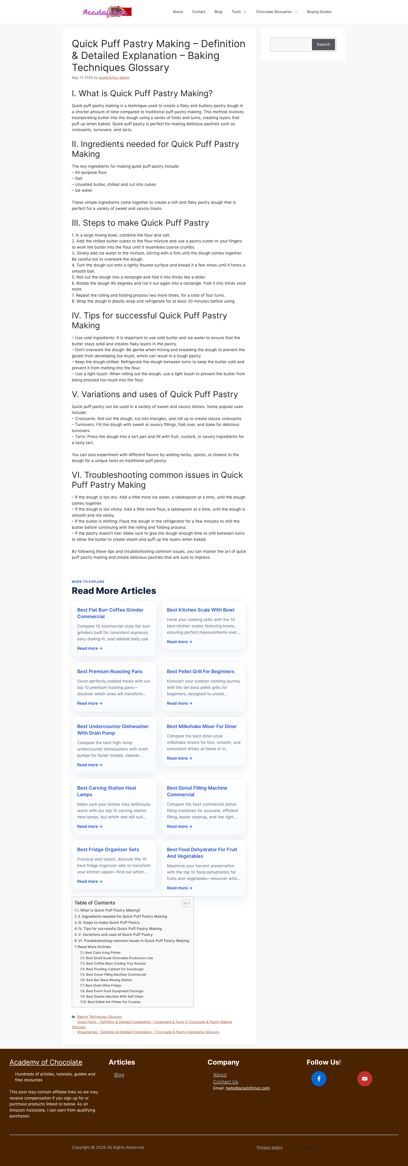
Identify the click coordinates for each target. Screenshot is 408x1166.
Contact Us (225, 1082)
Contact (198, 11)
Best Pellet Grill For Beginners (200, 671)
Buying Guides (319, 11)
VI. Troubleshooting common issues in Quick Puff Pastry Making (133, 940)
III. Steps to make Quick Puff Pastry (109, 922)
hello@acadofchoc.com (248, 1088)
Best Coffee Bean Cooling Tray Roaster (116, 963)
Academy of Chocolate (45, 1062)
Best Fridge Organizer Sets (108, 849)
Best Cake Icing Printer (103, 952)
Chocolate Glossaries (274, 11)
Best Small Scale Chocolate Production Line (119, 958)
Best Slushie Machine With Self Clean (114, 996)
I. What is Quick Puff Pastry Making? (108, 910)
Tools (236, 11)
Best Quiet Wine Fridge (103, 985)
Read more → (90, 648)
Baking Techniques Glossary (99, 1017)
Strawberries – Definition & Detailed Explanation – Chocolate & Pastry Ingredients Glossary (148, 1032)
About (178, 11)
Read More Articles (94, 947)
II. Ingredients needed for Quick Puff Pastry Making (122, 916)
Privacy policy (270, 1147)
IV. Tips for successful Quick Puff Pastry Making (120, 928)
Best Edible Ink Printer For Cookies (114, 1002)
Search (323, 44)
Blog (218, 11)
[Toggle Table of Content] (183, 903)
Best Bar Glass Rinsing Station (109, 980)
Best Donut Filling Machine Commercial (116, 974)
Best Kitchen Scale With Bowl (200, 610)
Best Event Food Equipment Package (114, 991)
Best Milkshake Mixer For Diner (202, 726)
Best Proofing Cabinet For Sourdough (115, 969)
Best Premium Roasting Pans (110, 671)
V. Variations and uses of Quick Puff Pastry (115, 934)
